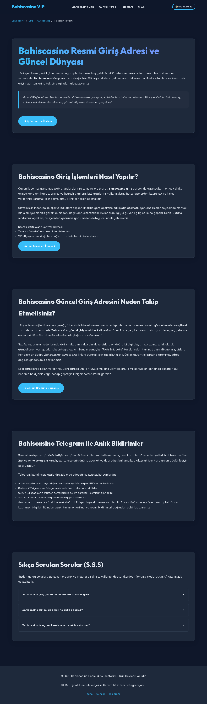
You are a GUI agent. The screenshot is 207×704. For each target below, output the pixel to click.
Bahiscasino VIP (28, 7)
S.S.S (141, 6)
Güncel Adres (107, 6)
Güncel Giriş (43, 20)
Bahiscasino (18, 20)
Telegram (127, 6)
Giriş (31, 20)
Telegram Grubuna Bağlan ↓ (41, 388)
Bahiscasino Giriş (83, 6)
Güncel (100, 694)
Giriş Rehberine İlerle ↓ (37, 121)
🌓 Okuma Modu (183, 6)
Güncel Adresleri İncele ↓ (39, 246)
